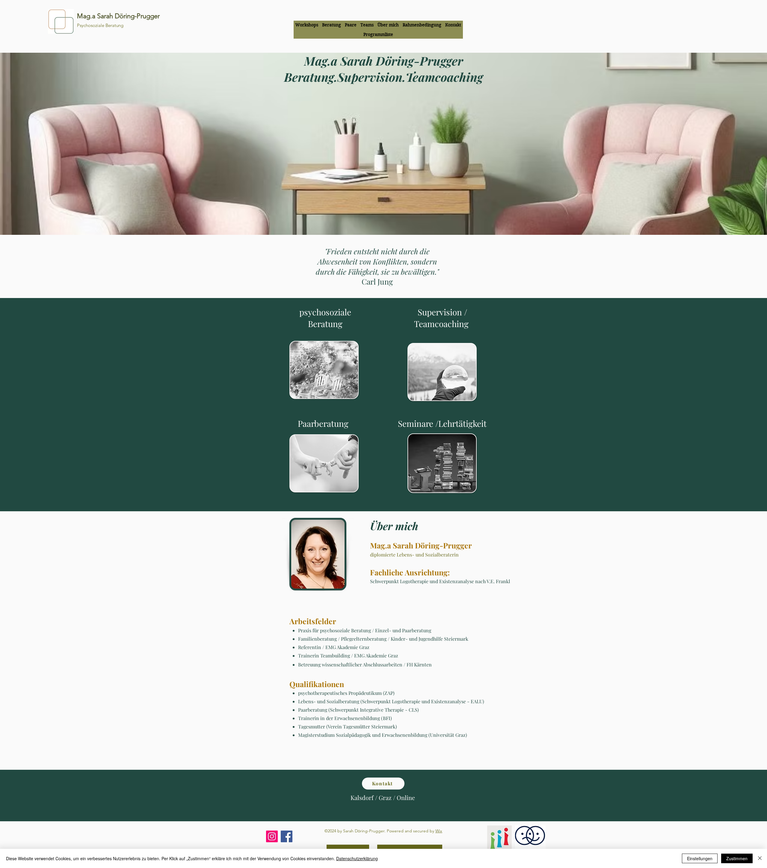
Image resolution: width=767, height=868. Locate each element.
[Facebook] (286, 836)
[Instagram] (272, 836)
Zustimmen (737, 858)
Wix (438, 831)
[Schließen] (759, 858)
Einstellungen (699, 858)
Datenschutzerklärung (357, 858)
